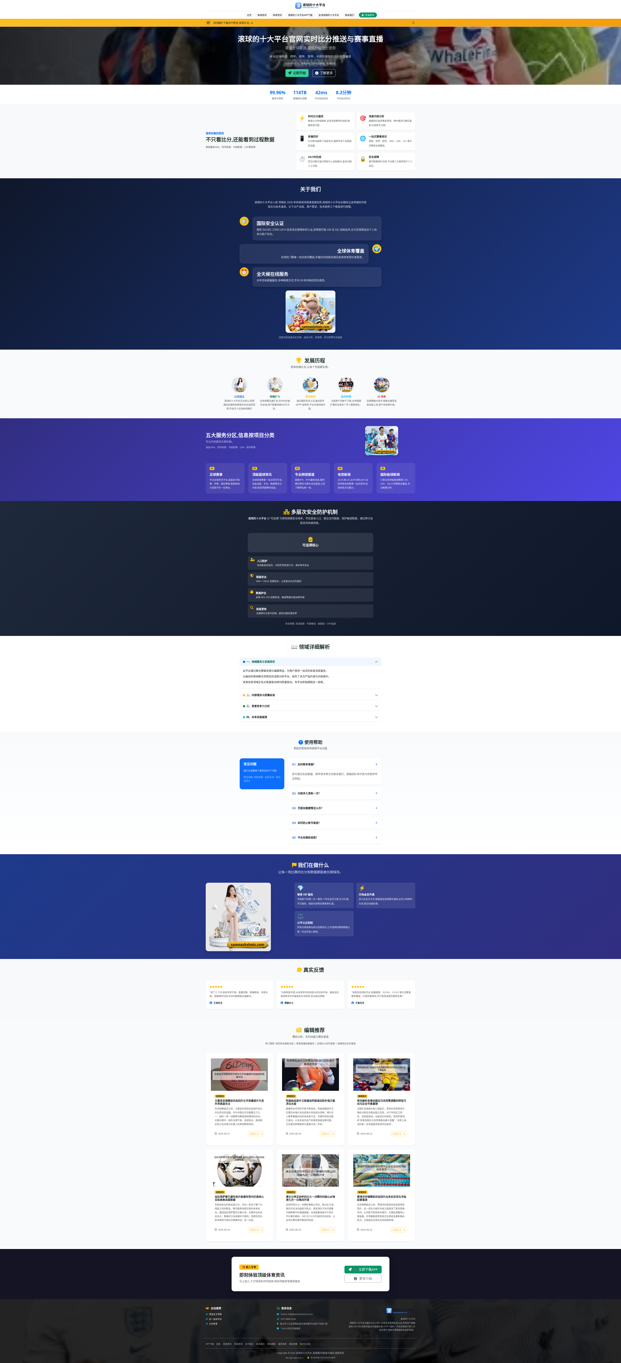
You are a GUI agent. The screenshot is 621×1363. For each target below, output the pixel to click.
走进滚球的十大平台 (329, 15)
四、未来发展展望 (256, 717)
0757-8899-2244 (288, 1319)
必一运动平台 (215, 1319)
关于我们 (249, 1344)
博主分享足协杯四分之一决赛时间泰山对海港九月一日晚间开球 (310, 1198)
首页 (218, 1344)
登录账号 (369, 15)
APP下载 (210, 1344)
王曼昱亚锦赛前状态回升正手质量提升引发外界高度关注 (239, 1102)
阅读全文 (255, 1133)
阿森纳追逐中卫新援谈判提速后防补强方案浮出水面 (310, 1102)
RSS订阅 (306, 1344)
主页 (249, 15)
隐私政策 (271, 1344)
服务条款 (282, 1344)
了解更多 (326, 73)
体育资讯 (277, 15)
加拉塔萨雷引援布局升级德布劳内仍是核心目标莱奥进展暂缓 (239, 1198)
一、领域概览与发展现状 (260, 661)
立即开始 (299, 73)
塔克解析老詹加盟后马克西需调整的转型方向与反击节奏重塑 (381, 1102)
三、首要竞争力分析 (258, 706)
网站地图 (293, 1344)
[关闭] (413, 23)
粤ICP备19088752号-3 (294, 1358)
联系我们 (349, 15)
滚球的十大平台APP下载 (300, 15)
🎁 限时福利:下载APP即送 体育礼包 (239, 23)
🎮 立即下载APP (365, 1269)
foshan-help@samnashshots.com (296, 1314)
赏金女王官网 (215, 1314)
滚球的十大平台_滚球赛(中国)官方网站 (315, 1352)
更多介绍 (365, 1278)
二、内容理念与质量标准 (260, 695)
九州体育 (213, 1323)
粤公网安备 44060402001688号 (323, 1357)
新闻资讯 (262, 15)
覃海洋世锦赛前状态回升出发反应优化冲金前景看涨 (381, 1198)
